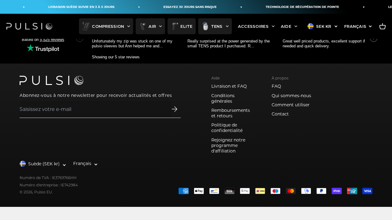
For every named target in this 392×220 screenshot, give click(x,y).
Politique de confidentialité (227, 127)
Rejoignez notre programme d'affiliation (228, 145)
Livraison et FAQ (229, 86)
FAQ (276, 86)
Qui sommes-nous (291, 95)
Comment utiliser (291, 105)
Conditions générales (223, 98)
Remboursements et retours (230, 113)
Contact (280, 114)
